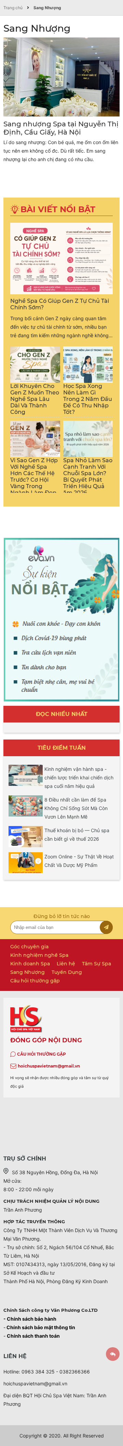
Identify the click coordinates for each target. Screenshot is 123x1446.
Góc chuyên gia (29, 947)
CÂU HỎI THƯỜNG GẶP (41, 1054)
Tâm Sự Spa (96, 964)
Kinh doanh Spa (30, 964)
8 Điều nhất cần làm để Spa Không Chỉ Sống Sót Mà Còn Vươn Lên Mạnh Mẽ (76, 808)
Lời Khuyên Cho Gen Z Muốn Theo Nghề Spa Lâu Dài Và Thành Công (34, 399)
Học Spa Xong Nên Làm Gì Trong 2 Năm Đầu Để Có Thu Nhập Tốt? (87, 399)
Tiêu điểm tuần (62, 748)
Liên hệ (66, 964)
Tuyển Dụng (67, 972)
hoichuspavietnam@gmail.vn (49, 1066)
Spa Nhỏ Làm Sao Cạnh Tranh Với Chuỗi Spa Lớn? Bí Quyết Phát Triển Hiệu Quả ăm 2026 (87, 476)
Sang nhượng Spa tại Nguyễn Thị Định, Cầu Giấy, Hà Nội (61, 128)
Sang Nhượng (47, 7)
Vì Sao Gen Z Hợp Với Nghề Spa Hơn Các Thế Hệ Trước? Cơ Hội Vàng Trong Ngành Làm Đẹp (34, 476)
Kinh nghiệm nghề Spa (39, 955)
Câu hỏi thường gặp (35, 981)
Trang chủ (13, 7)
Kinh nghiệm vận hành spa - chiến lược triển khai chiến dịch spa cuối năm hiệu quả (78, 777)
